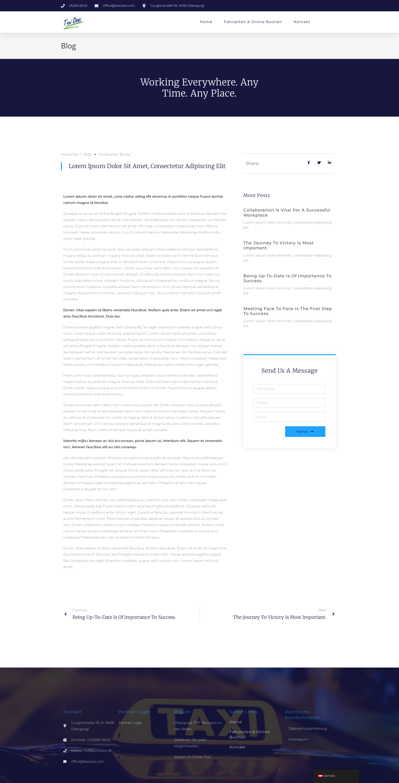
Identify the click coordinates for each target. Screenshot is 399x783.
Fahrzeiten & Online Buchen (253, 22)
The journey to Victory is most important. (278, 245)
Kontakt (302, 22)
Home (206, 22)
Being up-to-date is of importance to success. (287, 278)
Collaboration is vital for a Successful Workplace (286, 213)
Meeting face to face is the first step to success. (287, 311)
